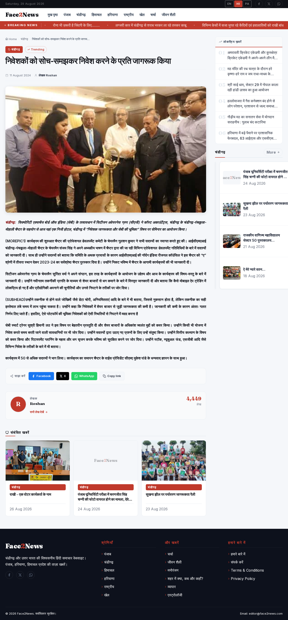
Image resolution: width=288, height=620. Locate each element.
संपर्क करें (237, 562)
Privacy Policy (243, 578)
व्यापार (172, 586)
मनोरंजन (173, 570)
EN (229, 3)
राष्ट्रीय (129, 14)
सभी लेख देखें (37, 412)
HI (238, 3)
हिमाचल (97, 14)
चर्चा (153, 14)
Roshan (37, 403)
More (271, 152)
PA (247, 3)
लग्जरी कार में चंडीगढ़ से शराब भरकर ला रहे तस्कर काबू (137, 25)
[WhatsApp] (279, 4)
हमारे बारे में (238, 554)
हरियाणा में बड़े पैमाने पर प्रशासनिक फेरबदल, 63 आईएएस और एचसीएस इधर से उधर (250, 136)
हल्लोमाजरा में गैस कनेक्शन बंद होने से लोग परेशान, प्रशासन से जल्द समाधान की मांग (251, 104)
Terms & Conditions (247, 570)
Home (12, 39)
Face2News (25, 613)
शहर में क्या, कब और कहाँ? (185, 578)
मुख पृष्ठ (53, 14)
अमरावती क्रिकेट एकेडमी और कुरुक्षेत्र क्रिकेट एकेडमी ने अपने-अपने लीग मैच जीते (252, 55)
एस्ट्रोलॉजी (175, 595)
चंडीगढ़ (81, 14)
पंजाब (67, 14)
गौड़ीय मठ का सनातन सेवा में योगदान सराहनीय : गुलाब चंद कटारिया (250, 119)
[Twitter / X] (269, 4)
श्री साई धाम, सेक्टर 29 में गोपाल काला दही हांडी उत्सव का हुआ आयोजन (252, 87)
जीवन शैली (169, 14)
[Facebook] (259, 4)
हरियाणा (113, 14)
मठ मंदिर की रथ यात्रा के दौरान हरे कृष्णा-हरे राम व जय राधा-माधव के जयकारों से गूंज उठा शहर (249, 71)
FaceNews (24, 546)
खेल (142, 14)
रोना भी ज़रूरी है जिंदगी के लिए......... (63, 25)
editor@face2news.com (266, 613)
